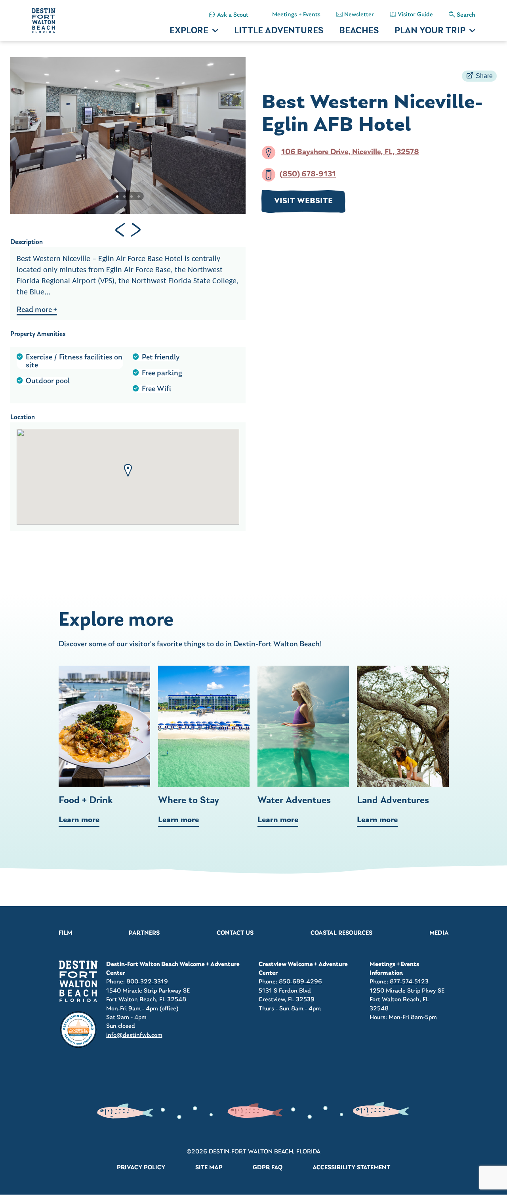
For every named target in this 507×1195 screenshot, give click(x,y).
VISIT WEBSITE (303, 201)
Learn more (79, 820)
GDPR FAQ (267, 1167)
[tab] (117, 196)
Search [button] (466, 15)
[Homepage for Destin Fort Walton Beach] (78, 981)
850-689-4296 (300, 982)
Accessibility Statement (351, 1167)
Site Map (209, 1167)
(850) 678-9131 (308, 174)
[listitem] (228, 15)
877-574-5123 (409, 982)
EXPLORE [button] (189, 31)
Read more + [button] (37, 310)
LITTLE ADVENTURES (278, 31)
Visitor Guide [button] (415, 14)
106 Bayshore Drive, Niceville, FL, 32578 (350, 152)
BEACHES (359, 31)
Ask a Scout (232, 15)
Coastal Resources (341, 933)
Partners (144, 933)
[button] (128, 470)
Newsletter (359, 14)
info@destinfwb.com (134, 1035)
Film (65, 933)
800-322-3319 (147, 982)
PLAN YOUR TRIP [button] (430, 31)
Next (136, 230)
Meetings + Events (296, 14)
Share (484, 76)
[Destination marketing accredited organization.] (78, 1029)
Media (439, 933)
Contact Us (235, 933)
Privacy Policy (141, 1167)
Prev (120, 230)
